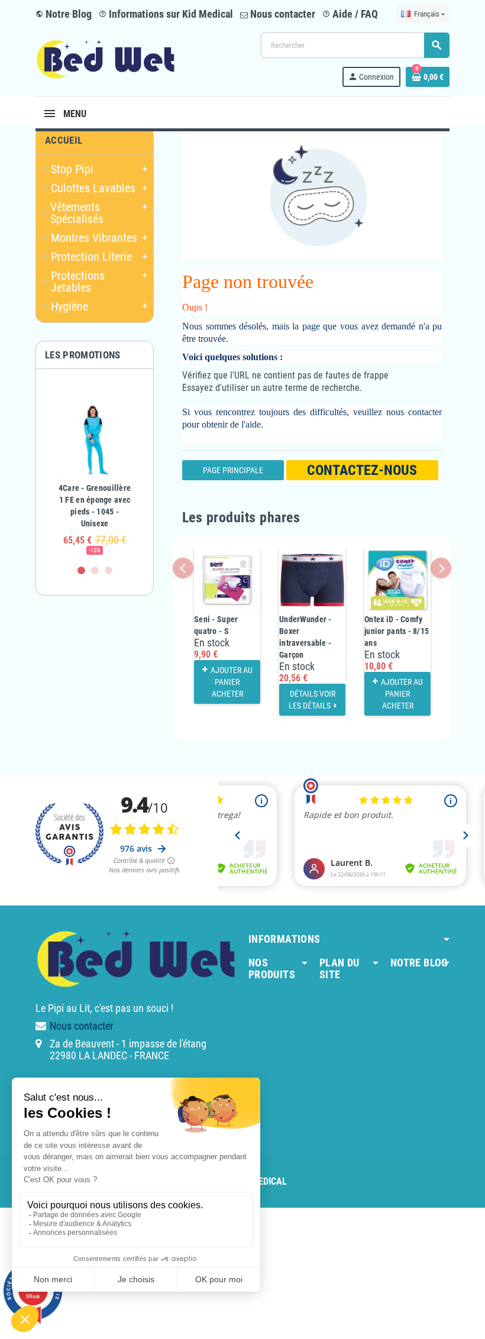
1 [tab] (81, 570)
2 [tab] (95, 570)
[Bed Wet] (105, 59)
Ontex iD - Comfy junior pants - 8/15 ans (396, 631)
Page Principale (233, 470)
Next (441, 568)
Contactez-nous (362, 470)
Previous (183, 568)
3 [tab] (108, 570)
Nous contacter (281, 14)
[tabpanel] (94, 472)
